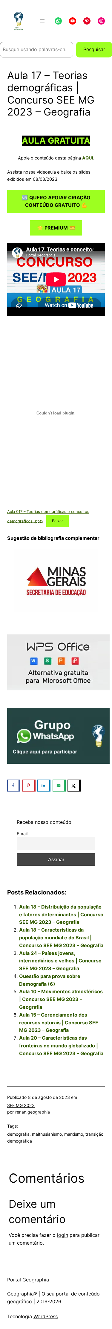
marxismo (73, 1134)
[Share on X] (74, 786)
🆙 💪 (56, 201)
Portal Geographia (28, 1280)
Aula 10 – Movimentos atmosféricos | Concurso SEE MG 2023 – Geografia (61, 999)
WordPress (45, 1316)
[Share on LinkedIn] (43, 786)
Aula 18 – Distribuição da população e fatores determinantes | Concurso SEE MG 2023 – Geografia (61, 914)
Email (22, 833)
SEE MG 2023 (21, 1105)
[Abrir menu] (42, 21)
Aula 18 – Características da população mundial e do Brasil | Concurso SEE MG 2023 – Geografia (61, 937)
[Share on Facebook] (13, 786)
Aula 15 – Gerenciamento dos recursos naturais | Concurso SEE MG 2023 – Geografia (58, 1022)
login (62, 1235)
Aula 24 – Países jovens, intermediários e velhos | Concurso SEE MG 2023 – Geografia (60, 961)
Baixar (57, 521)
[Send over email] (59, 786)
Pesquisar (94, 49)
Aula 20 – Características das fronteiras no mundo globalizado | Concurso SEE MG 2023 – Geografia (61, 1045)
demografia (18, 1134)
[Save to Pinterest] (29, 786)
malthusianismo (47, 1134)
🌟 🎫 (56, 228)
